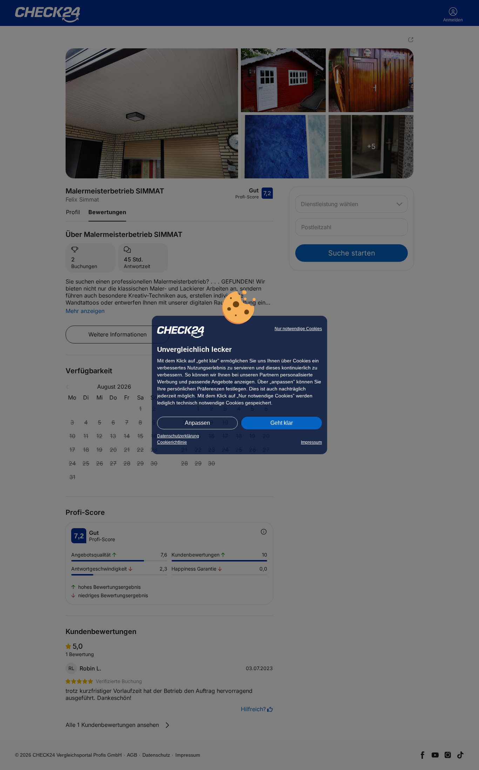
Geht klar (281, 423)
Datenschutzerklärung (178, 436)
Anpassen (197, 423)
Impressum (311, 442)
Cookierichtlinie (172, 442)
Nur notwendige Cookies (298, 328)
